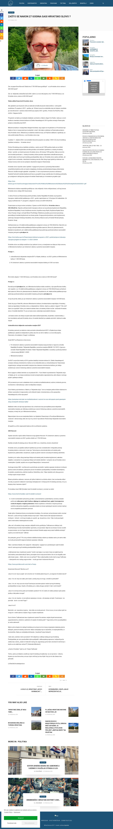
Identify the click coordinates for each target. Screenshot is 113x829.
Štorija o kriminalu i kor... (97, 56)
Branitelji (83, 3)
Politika (21, 3)
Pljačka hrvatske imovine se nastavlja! (55, 711)
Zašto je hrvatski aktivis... (97, 64)
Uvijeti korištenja (54, 820)
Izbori (91, 3)
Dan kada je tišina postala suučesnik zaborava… (91, 130)
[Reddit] (25, 78)
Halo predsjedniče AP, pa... (97, 71)
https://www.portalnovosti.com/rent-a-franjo (22, 564)
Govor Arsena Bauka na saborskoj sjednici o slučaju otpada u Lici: (43, 767)
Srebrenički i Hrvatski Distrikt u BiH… (43, 800)
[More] (62, 78)
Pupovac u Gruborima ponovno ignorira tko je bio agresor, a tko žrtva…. (93, 159)
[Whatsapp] (37, 78)
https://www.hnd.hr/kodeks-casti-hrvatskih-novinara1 (24, 494)
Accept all (20, 818)
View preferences (29, 823)
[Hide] (0, 41)
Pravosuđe (53, 3)
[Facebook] (13, 78)
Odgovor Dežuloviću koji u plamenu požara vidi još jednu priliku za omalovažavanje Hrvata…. (93, 152)
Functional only (11, 823)
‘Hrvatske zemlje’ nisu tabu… (17, 711)
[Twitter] (19, 78)
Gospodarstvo (32, 3)
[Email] (43, 78)
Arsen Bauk (39, 771)
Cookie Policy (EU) (66, 820)
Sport (91, 69)
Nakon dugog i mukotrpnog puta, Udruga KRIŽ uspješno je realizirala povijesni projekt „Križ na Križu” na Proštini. (55, 726)
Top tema (63, 3)
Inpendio (66, 825)
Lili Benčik (45, 65)
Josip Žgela (38, 802)
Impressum (17, 812)
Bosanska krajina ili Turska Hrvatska (16, 724)
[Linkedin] (31, 78)
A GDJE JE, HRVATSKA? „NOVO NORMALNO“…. (31, 690)
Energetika (43, 3)
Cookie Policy (8, 812)
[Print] (50, 78)
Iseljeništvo (73, 3)
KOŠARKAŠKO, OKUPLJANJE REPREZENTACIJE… (58, 690)
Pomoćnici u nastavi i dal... (97, 42)
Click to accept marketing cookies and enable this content (94, 87)
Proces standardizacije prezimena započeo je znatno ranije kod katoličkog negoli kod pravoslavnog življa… (93, 139)
